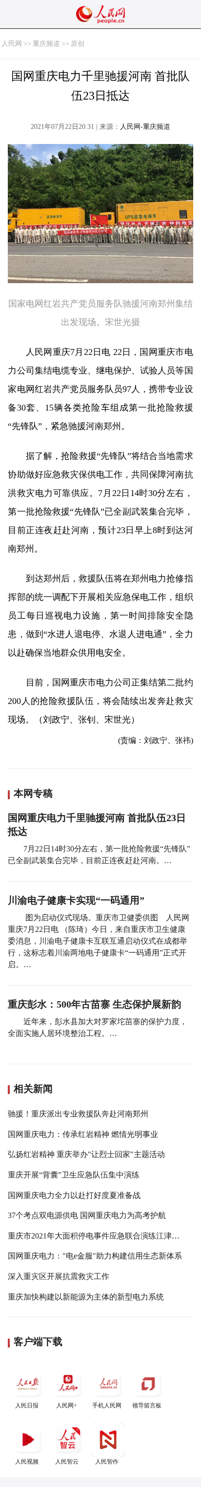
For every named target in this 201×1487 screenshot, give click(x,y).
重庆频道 (46, 43)
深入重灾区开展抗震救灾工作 (58, 1276)
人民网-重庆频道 (145, 126)
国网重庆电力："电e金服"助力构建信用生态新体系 (95, 1256)
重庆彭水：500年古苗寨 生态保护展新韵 (94, 1004)
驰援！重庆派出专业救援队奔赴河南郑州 (78, 1114)
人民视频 (27, 1461)
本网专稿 (33, 793)
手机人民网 (106, 1405)
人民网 (11, 43)
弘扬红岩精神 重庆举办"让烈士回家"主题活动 (86, 1154)
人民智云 (67, 1461)
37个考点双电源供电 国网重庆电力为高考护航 (87, 1215)
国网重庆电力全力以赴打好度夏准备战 (74, 1195)
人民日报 (27, 1405)
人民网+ (66, 1405)
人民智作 (107, 1461)
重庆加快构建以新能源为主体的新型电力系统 (86, 1297)
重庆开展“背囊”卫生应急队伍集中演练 (74, 1175)
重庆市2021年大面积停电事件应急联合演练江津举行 (97, 1236)
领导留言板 (146, 1405)
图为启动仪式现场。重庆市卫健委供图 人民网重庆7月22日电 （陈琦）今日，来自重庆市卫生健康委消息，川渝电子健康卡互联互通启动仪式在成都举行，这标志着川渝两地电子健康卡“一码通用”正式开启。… (98, 941)
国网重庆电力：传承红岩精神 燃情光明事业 (83, 1134)
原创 (77, 43)
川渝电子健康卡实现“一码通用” (76, 900)
